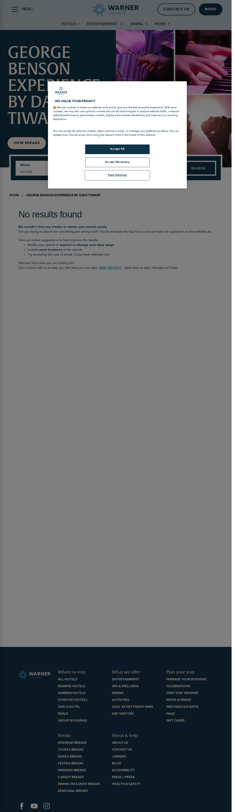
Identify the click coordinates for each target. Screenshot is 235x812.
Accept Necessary (117, 162)
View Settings (117, 175)
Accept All (117, 149)
